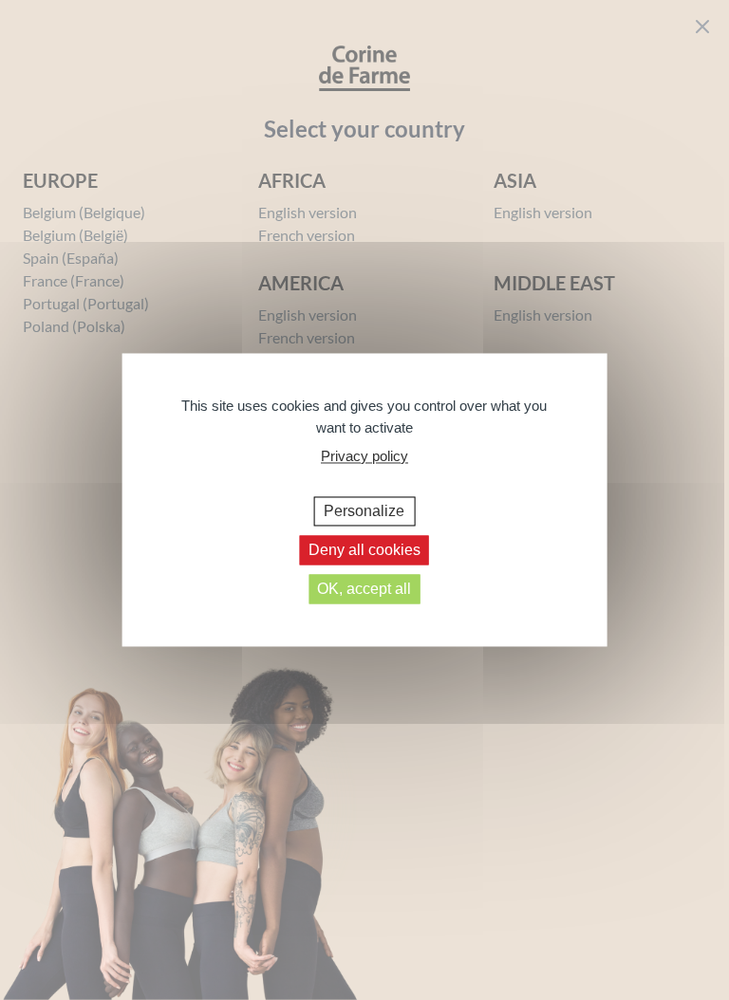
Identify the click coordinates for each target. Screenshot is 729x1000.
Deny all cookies (364, 550)
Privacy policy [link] (364, 456)
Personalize (364, 511)
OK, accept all (364, 589)
